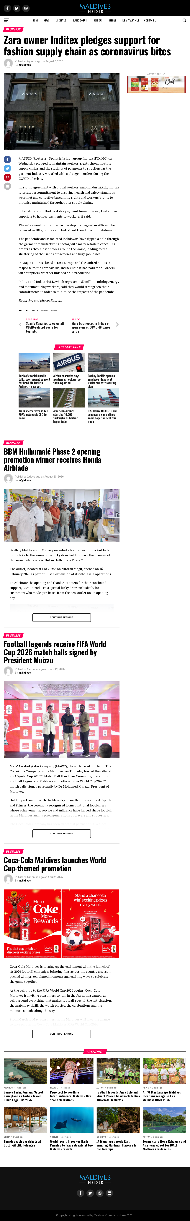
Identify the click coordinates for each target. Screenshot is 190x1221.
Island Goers (79, 20)
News (46, 20)
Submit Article (130, 20)
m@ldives (25, 64)
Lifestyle (60, 20)
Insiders (97, 20)
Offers (112, 20)
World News (49, 310)
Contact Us (151, 20)
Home (35, 20)
